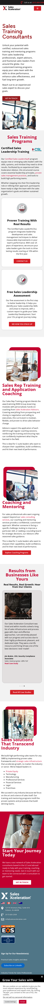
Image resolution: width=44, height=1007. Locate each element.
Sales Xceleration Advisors (27, 409)
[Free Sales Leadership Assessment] (22, 280)
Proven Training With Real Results (22, 222)
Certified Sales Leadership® (17, 159)
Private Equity (12, 771)
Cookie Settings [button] (10, 1002)
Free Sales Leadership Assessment (22, 293)
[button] (37, 8)
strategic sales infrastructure (29, 761)
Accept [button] (22, 1002)
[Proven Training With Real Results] (22, 208)
